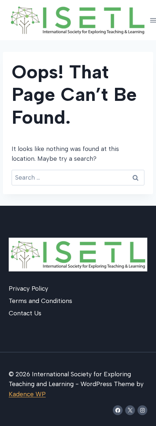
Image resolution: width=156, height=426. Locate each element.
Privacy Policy (28, 288)
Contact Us (25, 313)
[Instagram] (142, 410)
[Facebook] (118, 410)
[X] (130, 410)
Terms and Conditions (40, 300)
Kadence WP (27, 394)
